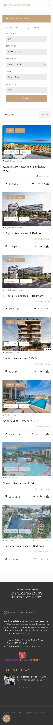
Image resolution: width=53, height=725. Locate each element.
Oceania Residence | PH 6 (18, 483)
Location (11, 59)
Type (8, 71)
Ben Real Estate (43, 239)
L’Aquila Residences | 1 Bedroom (23, 233)
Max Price (11, 46)
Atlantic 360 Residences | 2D (20, 420)
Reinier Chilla (44, 176)
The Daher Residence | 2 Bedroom (23, 546)
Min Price (11, 33)
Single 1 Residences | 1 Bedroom (22, 358)
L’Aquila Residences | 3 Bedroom (23, 295)
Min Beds (11, 84)
